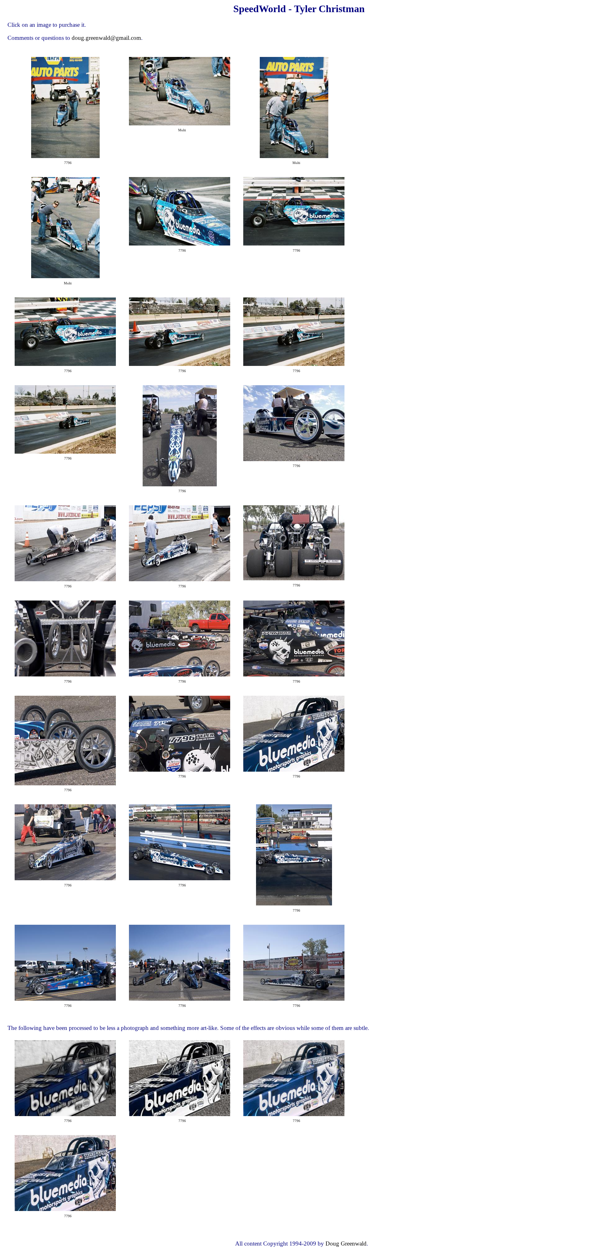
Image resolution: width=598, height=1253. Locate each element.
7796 (68, 163)
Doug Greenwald (346, 1243)
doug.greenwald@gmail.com (106, 38)
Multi (182, 130)
